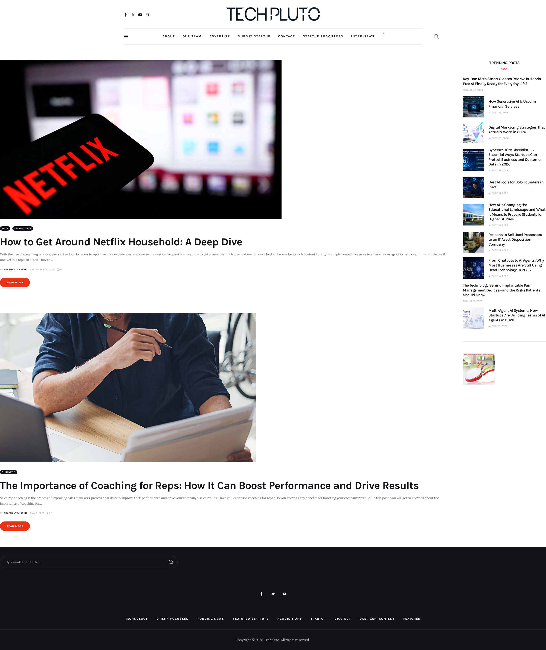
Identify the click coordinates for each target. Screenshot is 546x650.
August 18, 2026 (498, 193)
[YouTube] (140, 14)
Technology (22, 228)
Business (9, 472)
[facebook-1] (261, 594)
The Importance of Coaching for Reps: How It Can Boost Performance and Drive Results (209, 485)
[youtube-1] (284, 594)
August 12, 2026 (472, 301)
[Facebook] (126, 14)
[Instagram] (147, 14)
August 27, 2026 (473, 89)
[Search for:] (89, 562)
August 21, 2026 (498, 170)
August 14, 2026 (498, 276)
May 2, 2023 (37, 513)
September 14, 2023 (42, 269)
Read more (15, 282)
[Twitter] (133, 14)
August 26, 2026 (498, 112)
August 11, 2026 (497, 326)
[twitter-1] (273, 594)
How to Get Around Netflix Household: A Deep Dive (121, 242)
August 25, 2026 (498, 138)
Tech (5, 228)
